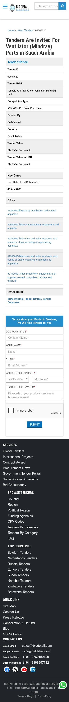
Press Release (13, 617)
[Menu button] (6, 6)
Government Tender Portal (22, 473)
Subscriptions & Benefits (20, 479)
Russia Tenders (19, 563)
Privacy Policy (44, 696)
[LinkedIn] (32, 669)
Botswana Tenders (21, 591)
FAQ (11, 538)
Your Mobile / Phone (20, 373)
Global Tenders (13, 450)
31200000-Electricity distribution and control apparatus (31, 212)
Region (13, 504)
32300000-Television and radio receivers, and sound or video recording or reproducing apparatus (32, 242)
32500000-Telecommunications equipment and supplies (33, 226)
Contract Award (14, 462)
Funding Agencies (20, 515)
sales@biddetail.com (37, 645)
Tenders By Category (23, 532)
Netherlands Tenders (22, 557)
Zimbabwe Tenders (21, 586)
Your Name (14, 345)
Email (10, 359)
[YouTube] (24, 669)
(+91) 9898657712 (36, 662)
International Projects (18, 456)
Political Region (19, 510)
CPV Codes (16, 521)
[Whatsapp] (63, 685)
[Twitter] (15, 669)
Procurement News (16, 467)
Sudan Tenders (18, 574)
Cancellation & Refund (19, 622)
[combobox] (17, 379)
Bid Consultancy (14, 484)
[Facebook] (7, 669)
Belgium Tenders (19, 552)
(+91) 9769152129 (36, 656)
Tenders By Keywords (23, 527)
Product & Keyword (20, 387)
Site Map (9, 605)
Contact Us (11, 611)
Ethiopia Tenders (19, 569)
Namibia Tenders (20, 580)
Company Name (16, 331)
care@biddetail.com (36, 650)
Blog (6, 628)
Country (13, 498)
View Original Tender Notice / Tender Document (29, 300)
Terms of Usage (26, 696)
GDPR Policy (12, 634)
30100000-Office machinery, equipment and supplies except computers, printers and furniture (31, 277)
